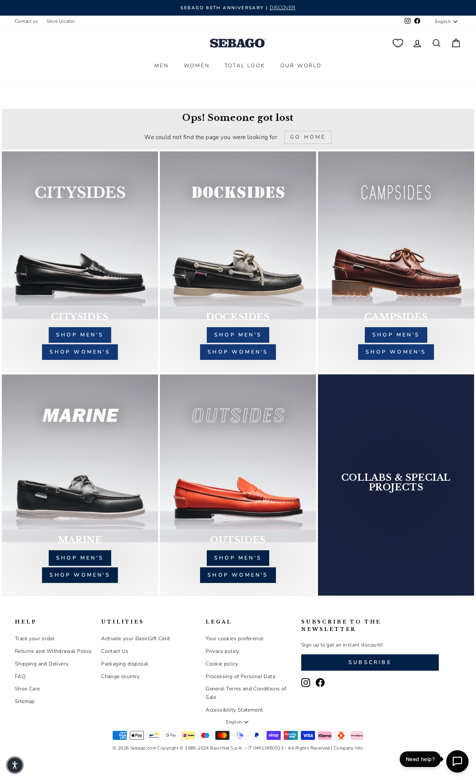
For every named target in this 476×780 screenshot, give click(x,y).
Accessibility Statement (234, 709)
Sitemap (25, 701)
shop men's (80, 334)
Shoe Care (27, 688)
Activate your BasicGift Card (135, 638)
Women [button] (197, 65)
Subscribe (370, 662)
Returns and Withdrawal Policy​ (53, 651)
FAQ (20, 676)
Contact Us (114, 651)
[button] (15, 765)
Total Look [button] (245, 65)
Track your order (35, 638)
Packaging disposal (124, 663)
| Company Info (347, 748)
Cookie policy (222, 663)
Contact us (26, 21)
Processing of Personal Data (240, 676)
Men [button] (161, 65)
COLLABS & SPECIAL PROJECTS (396, 482)
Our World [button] (301, 65)
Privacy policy (222, 651)
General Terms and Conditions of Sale (246, 692)
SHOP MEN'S (80, 557)
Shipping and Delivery (41, 663)
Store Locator (60, 21)
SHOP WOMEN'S (79, 574)
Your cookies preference (234, 638)
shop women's (79, 351)
